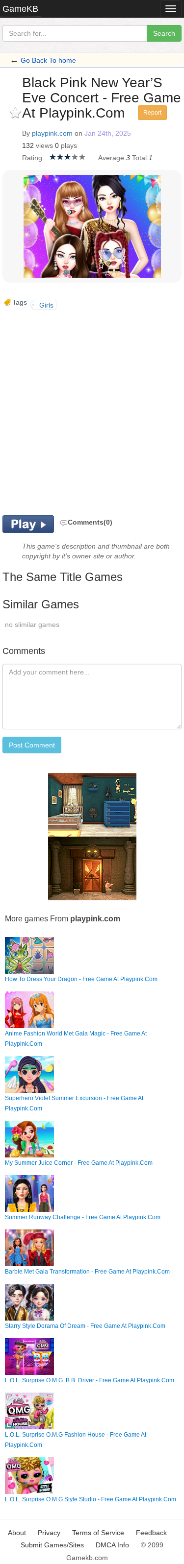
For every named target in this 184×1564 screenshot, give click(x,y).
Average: (112, 158)
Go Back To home (48, 60)
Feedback (151, 1533)
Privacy (49, 1533)
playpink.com (52, 133)
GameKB (20, 9)
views (44, 145)
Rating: (33, 158)
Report (152, 112)
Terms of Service (98, 1533)
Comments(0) (90, 522)
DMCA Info (112, 1545)
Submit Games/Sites (52, 1545)
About (17, 1533)
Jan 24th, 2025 (107, 133)
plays (69, 145)
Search (164, 33)
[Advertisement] (92, 411)
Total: (140, 158)
